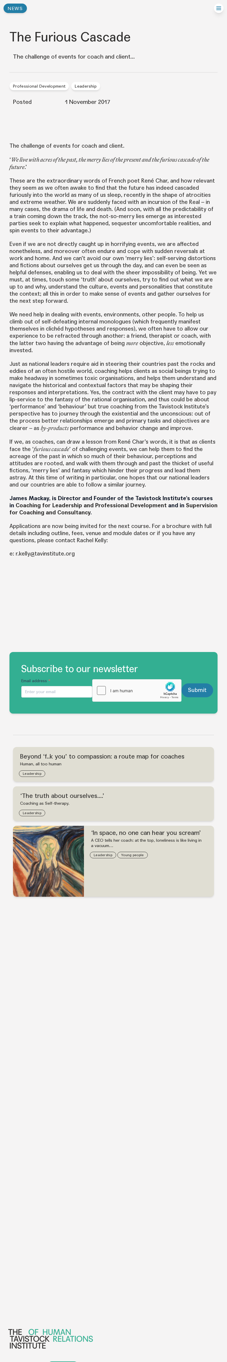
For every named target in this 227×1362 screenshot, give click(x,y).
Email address (36, 680)
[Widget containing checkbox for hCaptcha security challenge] (136, 690)
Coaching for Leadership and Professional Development (91, 505)
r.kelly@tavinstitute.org (45, 553)
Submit (197, 690)
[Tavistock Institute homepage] (113, 1339)
